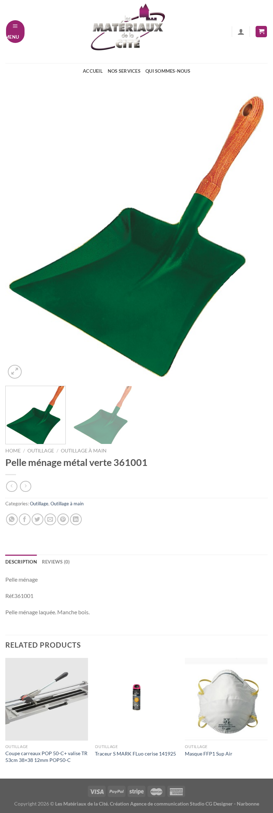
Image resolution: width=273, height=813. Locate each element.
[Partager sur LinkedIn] (76, 519)
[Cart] (261, 32)
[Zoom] (15, 372)
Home (13, 451)
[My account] (241, 31)
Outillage (40, 451)
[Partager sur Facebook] (25, 519)
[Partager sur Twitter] (37, 519)
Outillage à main (84, 451)
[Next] (253, 236)
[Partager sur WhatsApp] (12, 519)
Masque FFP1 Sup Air (208, 754)
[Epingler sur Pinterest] (63, 519)
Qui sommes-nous (167, 71)
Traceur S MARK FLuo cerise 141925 (135, 754)
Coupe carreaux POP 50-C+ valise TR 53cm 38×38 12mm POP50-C (46, 756)
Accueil (93, 71)
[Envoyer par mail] (50, 519)
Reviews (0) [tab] (56, 562)
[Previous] (19, 236)
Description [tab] (21, 562)
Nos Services (124, 71)
